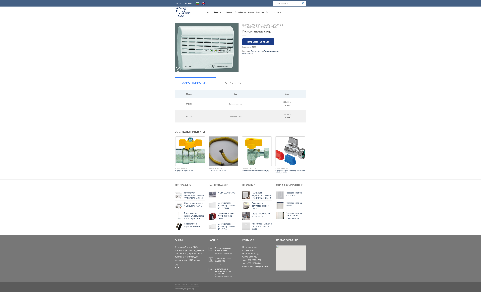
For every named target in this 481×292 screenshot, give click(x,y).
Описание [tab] (233, 82)
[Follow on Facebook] (177, 266)
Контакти (277, 12)
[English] (204, 3)
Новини (229, 12)
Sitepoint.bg (189, 289)
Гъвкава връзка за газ (217, 171)
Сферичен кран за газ (184, 171)
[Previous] (175, 157)
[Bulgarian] (197, 3)
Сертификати (240, 12)
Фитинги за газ (251, 27)
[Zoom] (178, 69)
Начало (208, 12)
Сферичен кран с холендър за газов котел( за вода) (290, 171)
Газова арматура (269, 27)
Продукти (217, 12)
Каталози (260, 12)
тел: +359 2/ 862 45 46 (183, 3)
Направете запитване (258, 42)
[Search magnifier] (303, 3)
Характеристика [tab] (195, 82)
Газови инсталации (273, 25)
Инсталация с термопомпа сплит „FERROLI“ (223, 271)
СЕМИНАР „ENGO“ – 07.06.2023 (224, 259)
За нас (268, 12)
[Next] (305, 157)
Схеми (251, 12)
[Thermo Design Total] (187, 12)
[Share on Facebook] (245, 59)
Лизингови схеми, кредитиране (223, 249)
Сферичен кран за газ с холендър (255, 171)
